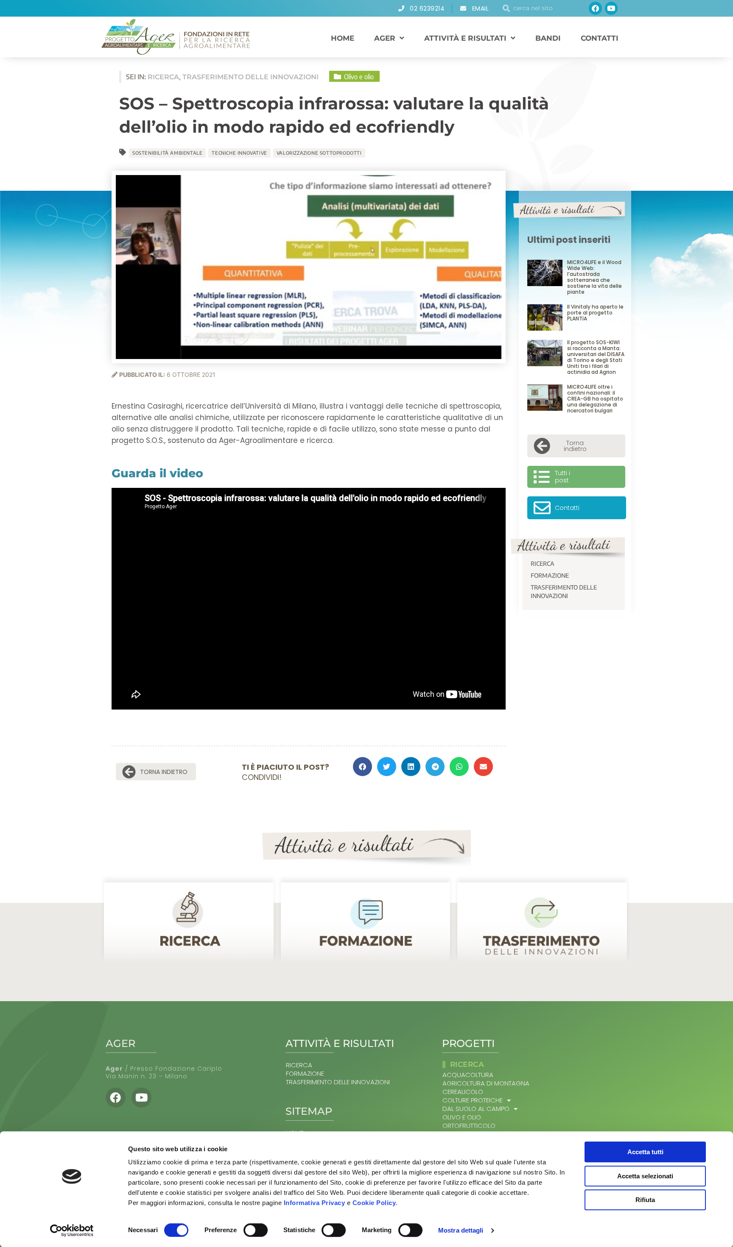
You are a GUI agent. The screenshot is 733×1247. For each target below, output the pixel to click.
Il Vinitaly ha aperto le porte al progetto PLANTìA (595, 312)
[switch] (255, 1230)
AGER (384, 38)
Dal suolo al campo (475, 1109)
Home (342, 38)
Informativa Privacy (314, 1202)
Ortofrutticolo (468, 1126)
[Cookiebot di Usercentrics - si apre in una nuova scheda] (72, 1230)
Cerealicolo (462, 1092)
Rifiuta (645, 1199)
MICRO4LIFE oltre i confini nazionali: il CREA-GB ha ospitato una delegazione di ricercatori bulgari (595, 398)
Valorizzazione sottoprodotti (319, 153)
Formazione (550, 575)
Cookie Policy (374, 1202)
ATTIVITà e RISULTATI (465, 38)
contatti (599, 38)
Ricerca (542, 563)
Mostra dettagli (461, 1230)
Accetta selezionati (645, 1176)
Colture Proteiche (472, 1100)
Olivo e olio (461, 1117)
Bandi (548, 38)
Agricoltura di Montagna (485, 1083)
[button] (362, 766)
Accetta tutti (645, 1151)
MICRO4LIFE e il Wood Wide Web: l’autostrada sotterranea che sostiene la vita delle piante (594, 277)
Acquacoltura (467, 1075)
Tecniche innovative (239, 153)
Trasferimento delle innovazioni (564, 591)
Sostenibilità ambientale (167, 153)
